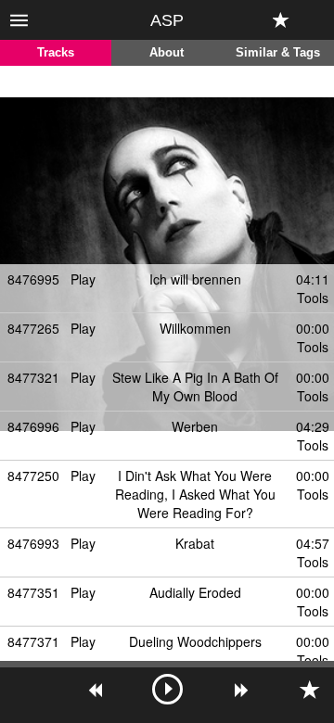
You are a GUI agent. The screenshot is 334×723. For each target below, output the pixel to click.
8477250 (33, 475)
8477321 (33, 377)
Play (83, 279)
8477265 (33, 328)
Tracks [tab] (55, 52)
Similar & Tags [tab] (278, 52)
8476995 (33, 279)
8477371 (33, 641)
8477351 (33, 592)
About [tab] (166, 52)
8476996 (33, 426)
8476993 (33, 543)
